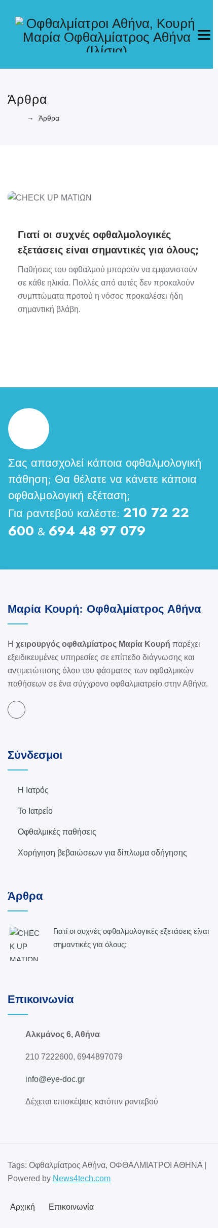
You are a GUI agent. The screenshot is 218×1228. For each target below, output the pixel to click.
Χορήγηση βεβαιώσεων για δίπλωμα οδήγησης (102, 852)
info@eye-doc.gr (55, 1079)
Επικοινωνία (71, 1207)
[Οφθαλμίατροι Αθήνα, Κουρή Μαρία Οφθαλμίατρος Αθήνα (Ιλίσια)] (106, 34)
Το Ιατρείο (35, 811)
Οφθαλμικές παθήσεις (57, 831)
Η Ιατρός (33, 790)
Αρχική (22, 1207)
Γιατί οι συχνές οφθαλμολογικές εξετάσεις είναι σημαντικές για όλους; (108, 242)
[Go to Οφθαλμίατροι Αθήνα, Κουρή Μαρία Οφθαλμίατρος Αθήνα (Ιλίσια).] (18, 118)
